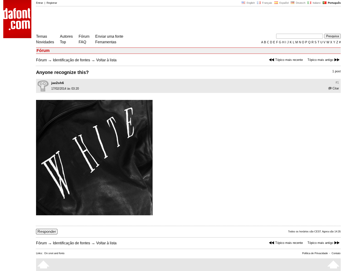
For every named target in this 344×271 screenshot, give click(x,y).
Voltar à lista (106, 60)
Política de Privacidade (315, 253)
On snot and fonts (54, 253)
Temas (41, 36)
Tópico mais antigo (320, 60)
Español (283, 2)
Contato (336, 253)
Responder (46, 232)
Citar (336, 88)
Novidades (45, 42)
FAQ (82, 42)
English (250, 2)
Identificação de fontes (71, 60)
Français (267, 2)
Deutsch (300, 2)
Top (63, 42)
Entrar (39, 2)
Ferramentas (105, 42)
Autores (66, 36)
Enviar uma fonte (109, 36)
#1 (337, 82)
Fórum (84, 36)
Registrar (52, 2)
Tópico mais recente (289, 60)
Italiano (316, 2)
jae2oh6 (57, 83)
